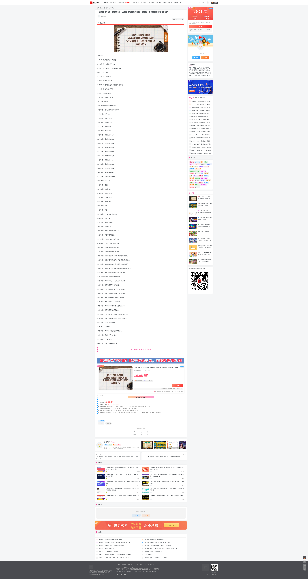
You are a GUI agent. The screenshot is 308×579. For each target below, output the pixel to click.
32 (111, 444)
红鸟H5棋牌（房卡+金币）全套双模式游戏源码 (204, 197)
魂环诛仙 (197, 185)
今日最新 (98, 536)
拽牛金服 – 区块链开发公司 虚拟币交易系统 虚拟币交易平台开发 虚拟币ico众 (210, 125)
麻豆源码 (192, 173)
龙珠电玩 (197, 162)
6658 (107, 444)
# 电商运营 (101, 423)
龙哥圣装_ (203, 164)
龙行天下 (192, 162)
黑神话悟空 (198, 168)
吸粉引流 (197, 97)
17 (114, 444)
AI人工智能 (151, 3)
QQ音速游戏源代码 (204, 231)
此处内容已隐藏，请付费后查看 (141, 349)
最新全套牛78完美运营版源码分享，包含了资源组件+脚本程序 (206, 138)
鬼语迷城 (192, 187)
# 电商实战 (108, 423)
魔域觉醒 (208, 180)
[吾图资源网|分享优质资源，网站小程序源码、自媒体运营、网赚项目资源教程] (94, 2)
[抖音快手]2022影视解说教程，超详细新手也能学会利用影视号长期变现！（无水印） (167, 468)
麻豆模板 (197, 173)
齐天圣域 (201, 166)
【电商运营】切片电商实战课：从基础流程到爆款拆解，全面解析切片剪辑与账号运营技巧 (132, 12)
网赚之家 (130, 565)
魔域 (196, 182)
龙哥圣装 (209, 164)
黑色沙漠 (192, 168)
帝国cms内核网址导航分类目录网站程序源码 (202, 116)
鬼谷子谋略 (203, 185)
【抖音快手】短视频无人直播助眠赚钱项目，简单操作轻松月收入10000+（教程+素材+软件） (122, 468)
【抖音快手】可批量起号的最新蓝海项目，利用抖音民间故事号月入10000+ (122, 496)
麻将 (191, 175)
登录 (137, 515)
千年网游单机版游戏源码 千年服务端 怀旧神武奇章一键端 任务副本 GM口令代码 (205, 247)
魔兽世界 (192, 185)
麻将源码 (206, 173)
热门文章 (191, 97)
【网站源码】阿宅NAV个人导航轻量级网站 (154, 539)
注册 (146, 515)
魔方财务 (192, 180)
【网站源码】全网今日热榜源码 (106, 548)
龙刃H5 (191, 166)
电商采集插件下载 (176, 3)
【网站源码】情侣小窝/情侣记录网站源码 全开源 (110, 539)
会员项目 (135, 3)
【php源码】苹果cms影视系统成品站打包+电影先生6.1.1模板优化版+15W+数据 (211, 135)
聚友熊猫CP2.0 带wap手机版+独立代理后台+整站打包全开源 (206, 128)
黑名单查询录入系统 (194, 171)
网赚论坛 (135, 565)
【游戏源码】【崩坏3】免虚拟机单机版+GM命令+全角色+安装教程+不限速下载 (204, 241)
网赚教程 (102, 8)
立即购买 (177, 386)
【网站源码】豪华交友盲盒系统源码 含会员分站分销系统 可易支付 (160, 548)
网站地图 (152, 565)
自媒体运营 (202, 97)
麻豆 (202, 173)
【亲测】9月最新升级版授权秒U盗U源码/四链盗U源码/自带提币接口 (208, 107)
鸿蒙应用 (201, 175)
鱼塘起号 (206, 175)
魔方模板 (197, 180)
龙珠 (202, 162)
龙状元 (205, 162)
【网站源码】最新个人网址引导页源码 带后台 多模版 (156, 542)
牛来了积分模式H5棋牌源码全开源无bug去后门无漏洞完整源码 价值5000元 (204, 254)
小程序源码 (121, 3)
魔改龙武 (203, 180)
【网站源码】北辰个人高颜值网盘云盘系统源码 (155, 558)
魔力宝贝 (206, 182)
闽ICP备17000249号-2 (134, 567)
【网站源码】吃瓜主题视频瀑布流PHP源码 (108, 551)
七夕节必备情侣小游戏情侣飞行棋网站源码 (201, 104)
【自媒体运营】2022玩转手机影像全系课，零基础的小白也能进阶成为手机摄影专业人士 (167, 475)
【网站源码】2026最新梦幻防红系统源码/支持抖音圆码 (157, 545)
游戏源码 (191, 193)
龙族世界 (192, 164)
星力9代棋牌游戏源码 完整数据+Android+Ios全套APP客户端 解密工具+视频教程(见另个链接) (205, 227)
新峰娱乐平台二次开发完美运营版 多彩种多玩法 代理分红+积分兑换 (208, 141)
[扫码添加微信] (304, 565)
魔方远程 (197, 178)
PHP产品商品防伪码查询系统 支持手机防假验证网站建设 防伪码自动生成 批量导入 (211, 144)
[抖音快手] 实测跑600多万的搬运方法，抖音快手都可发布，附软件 (166, 495)
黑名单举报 (203, 171)
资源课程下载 (166, 3)
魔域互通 (192, 182)
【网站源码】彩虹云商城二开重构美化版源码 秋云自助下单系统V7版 (115, 542)
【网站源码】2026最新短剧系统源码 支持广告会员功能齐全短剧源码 (115, 555)
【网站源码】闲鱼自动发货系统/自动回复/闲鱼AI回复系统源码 (113, 558)
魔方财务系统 (204, 178)
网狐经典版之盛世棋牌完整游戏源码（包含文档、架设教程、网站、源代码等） (205, 205)
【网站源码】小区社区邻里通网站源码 (153, 551)
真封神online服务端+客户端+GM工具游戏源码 (204, 260)
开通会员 (215, 2)
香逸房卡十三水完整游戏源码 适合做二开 (205, 218)
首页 (107, 3)
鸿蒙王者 (195, 175)
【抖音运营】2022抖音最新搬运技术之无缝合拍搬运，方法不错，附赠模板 (167, 489)
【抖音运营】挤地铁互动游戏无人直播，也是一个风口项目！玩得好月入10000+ (167, 482)
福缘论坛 (146, 565)
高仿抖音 (197, 187)
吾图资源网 (104, 16)
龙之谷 (196, 166)
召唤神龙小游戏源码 (148, 555)
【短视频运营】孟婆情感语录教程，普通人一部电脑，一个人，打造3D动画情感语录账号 (122, 489)
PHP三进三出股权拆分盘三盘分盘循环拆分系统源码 (204, 147)
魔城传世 (201, 182)
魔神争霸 (192, 178)
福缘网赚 (124, 565)
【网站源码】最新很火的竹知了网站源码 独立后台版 (111, 545)
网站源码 (112, 3)
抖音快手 (108, 8)
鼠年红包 (206, 166)
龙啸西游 (197, 164)
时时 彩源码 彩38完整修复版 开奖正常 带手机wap (203, 122)
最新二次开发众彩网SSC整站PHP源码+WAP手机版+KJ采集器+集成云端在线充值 (211, 132)
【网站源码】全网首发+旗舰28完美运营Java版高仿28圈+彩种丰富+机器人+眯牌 (211, 101)
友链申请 (118, 565)
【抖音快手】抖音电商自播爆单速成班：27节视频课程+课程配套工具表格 (123, 482)
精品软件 (158, 3)
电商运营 (143, 3)
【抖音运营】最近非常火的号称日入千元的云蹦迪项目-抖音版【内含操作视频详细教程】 (123, 475)
